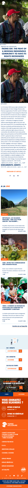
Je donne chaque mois (14, 486)
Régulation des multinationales (9, 46)
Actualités (5, 470)
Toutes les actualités (19, 326)
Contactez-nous (7, 442)
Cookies (11, 453)
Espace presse (6, 458)
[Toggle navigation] (25, 3)
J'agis (6, 394)
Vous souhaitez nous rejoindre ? (12, 401)
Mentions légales (8, 449)
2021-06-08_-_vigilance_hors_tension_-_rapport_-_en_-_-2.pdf (13, 167)
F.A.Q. (4, 445)
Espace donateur (8, 466)
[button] (14, 387)
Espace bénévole (7, 462)
